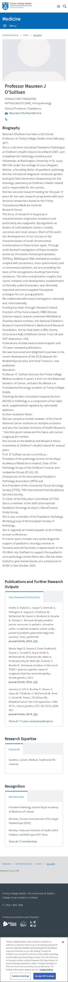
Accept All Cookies (44, 976)
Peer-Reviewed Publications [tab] (24, 597)
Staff (25, 35)
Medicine (11, 19)
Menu (12, 25)
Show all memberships (23, 841)
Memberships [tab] (16, 796)
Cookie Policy (46, 969)
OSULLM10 (37, 35)
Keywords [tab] (14, 749)
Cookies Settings (20, 976)
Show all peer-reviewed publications (31, 721)
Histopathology (10, 35)
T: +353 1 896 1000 (12, 905)
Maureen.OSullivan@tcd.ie (23, 113)
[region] (34, 959)
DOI (35, 641)
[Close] (62, 942)
